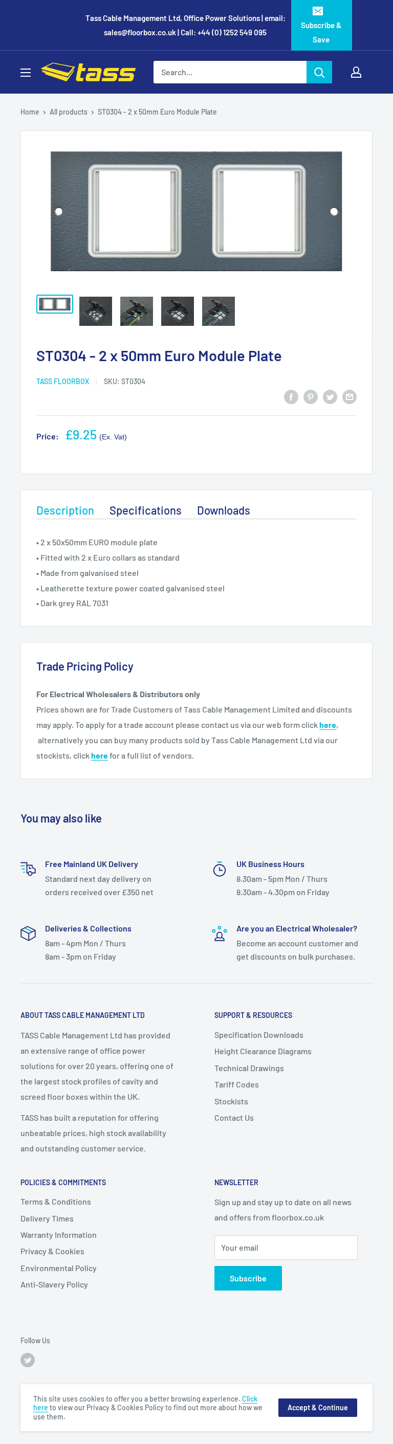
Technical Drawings (249, 1068)
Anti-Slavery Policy (54, 1284)
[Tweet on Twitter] (330, 396)
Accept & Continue (318, 1407)
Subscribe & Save (321, 32)
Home (29, 111)
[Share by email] (349, 396)
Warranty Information (58, 1234)
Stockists (231, 1101)
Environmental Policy (58, 1268)
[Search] (319, 72)
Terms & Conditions (55, 1201)
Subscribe (248, 1278)
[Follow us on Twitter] (27, 1360)
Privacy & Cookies (52, 1251)
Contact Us (234, 1117)
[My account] (356, 72)
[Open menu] (25, 73)
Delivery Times (47, 1218)
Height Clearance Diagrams (263, 1051)
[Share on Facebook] (291, 396)
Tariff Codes (236, 1084)
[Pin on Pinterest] (310, 396)
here (327, 724)
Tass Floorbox (62, 381)
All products (69, 111)
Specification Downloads (258, 1034)
